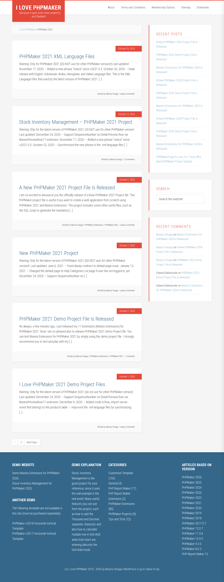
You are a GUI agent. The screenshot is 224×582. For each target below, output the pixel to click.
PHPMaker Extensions (94, 225)
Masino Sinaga (164, 234)
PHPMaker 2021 (111, 225)
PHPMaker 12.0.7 (192, 528)
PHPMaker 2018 (192, 518)
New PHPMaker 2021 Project (48, 253)
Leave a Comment (127, 94)
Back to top (153, 569)
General (113, 483)
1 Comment (130, 356)
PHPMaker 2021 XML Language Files (57, 56)
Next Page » (32, 442)
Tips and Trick (116, 519)
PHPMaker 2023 (192, 492)
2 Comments (129, 159)
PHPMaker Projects (120, 514)
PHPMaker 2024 (192, 487)
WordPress (130, 569)
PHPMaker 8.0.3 (191, 549)
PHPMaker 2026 (192, 477)
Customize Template (120, 473)
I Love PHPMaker (38, 7)
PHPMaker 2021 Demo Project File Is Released (66, 319)
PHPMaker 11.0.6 (192, 533)
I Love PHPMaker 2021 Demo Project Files (62, 384)
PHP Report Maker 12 (195, 554)
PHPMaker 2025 (192, 482)
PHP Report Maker (119, 488)
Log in (141, 569)
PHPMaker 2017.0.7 (194, 523)
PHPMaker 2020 (192, 508)
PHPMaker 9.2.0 (191, 544)
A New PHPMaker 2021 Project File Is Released (67, 187)
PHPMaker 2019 (192, 513)
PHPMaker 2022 (192, 497)
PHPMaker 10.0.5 (192, 538)
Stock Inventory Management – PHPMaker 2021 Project (75, 122)
